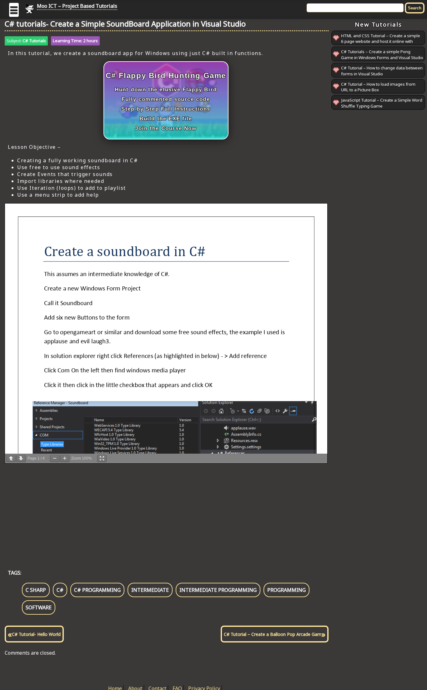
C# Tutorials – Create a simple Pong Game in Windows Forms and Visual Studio (382, 55)
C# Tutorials (34, 40)
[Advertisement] (167, 510)
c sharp (36, 590)
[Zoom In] (64, 458)
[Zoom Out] (54, 458)
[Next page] (21, 458)
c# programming (97, 590)
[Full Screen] (102, 458)
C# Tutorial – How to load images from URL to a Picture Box (378, 87)
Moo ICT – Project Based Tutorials (77, 6)
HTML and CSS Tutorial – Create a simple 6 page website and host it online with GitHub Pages (380, 41)
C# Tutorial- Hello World (36, 634)
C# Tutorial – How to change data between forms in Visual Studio (382, 71)
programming (286, 590)
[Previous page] (11, 458)
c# (60, 590)
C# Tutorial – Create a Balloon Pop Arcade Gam (272, 634)
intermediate (150, 590)
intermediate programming (218, 590)
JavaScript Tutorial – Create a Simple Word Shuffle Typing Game (381, 103)
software (39, 607)
